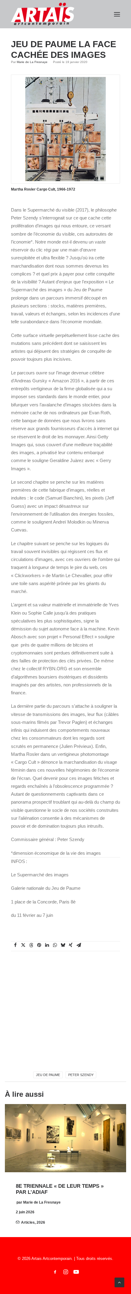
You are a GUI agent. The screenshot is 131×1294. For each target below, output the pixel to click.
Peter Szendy (81, 1075)
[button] (117, 14)
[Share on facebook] (15, 945)
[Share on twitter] (23, 945)
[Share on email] (78, 945)
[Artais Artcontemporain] (42, 14)
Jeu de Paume (48, 1075)
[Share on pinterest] (39, 945)
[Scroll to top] (119, 1282)
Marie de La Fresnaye (32, 62)
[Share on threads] (31, 945)
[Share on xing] (70, 945)
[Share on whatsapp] (54, 945)
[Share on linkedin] (47, 945)
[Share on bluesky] (62, 945)
